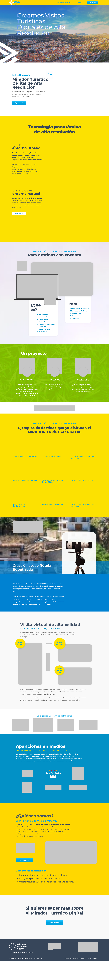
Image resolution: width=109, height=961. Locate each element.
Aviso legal (68, 958)
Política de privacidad (78, 958)
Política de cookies (91, 958)
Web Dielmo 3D (24, 860)
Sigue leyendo (19, 103)
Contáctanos (92, 2)
